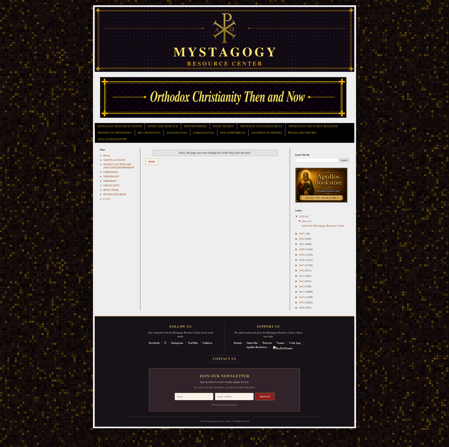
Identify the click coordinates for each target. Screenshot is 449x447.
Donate (238, 343)
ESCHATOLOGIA (177, 132)
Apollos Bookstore (256, 347)
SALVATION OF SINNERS (266, 132)
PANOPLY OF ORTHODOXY (115, 132)
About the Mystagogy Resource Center (323, 225)
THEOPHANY (111, 176)
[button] (9, 431)
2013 (302, 286)
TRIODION (109, 181)
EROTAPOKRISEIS (195, 126)
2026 (302, 216)
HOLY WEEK (111, 190)
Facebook (154, 343)
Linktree (208, 343)
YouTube (193, 343)
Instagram (177, 343)
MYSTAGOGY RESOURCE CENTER (120, 126)
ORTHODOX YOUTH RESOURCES (261, 126)
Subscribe (252, 343)
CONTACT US (224, 358)
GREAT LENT (111, 185)
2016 (302, 270)
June (305, 221)
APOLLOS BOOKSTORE (112, 139)
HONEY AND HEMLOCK (163, 126)
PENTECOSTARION (114, 194)
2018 (302, 260)
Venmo (280, 343)
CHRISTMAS (110, 172)
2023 (302, 233)
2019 (302, 254)
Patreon (267, 343)
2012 (302, 291)
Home (151, 161)
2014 (302, 281)
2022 (302, 238)
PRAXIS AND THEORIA (302, 132)
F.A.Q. (106, 198)
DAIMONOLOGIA (203, 132)
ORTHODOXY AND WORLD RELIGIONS (313, 126)
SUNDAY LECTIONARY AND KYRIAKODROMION (118, 165)
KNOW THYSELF (223, 126)
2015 (302, 276)
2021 (302, 244)
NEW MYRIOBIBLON (232, 132)
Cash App (294, 343)
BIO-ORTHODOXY (149, 132)
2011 (302, 297)
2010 (302, 302)
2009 (302, 307)
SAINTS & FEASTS (114, 160)
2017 (302, 265)
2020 (302, 249)
